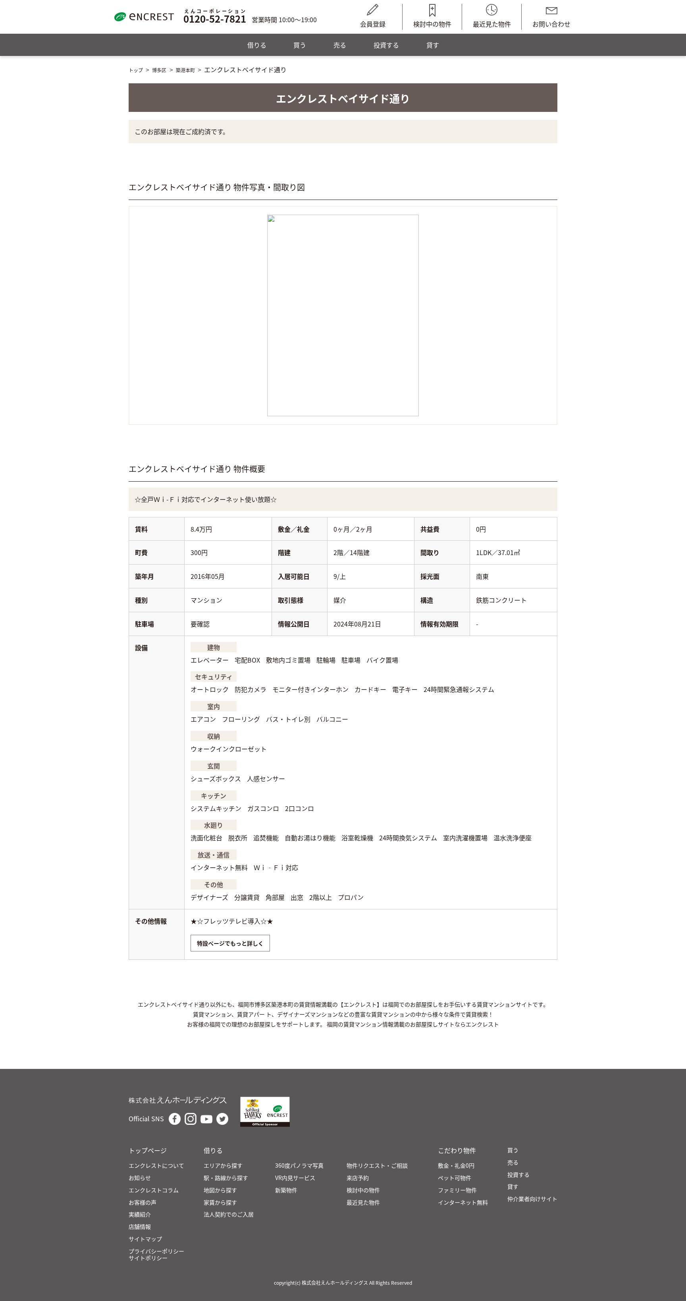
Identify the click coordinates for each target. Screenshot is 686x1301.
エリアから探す (223, 1165)
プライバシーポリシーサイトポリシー (156, 1254)
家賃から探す (220, 1202)
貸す (432, 45)
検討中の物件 (432, 24)
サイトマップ (145, 1239)
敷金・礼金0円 (456, 1165)
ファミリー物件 (457, 1190)
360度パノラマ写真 (299, 1165)
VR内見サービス (295, 1177)
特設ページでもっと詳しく (230, 943)
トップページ (148, 1150)
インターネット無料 (463, 1202)
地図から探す (220, 1190)
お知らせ (140, 1177)
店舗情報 (140, 1226)
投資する (386, 45)
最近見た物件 (492, 24)
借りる (256, 45)
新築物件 (286, 1190)
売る (339, 45)
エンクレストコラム (154, 1190)
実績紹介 (140, 1214)
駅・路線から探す (226, 1177)
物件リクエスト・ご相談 (377, 1165)
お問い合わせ (551, 24)
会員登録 (372, 24)
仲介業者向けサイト (532, 1198)
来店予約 (358, 1177)
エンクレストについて (156, 1165)
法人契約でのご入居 (229, 1214)
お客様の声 (142, 1202)
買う (299, 45)
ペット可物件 (454, 1177)
